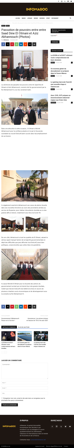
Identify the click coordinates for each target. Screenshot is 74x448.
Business (42, 18)
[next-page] (5, 352)
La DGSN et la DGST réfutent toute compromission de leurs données (61, 57)
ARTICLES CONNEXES (9, 327)
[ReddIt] (25, 44)
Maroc (24, 18)
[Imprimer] (34, 44)
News (7, 25)
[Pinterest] (12, 44)
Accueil (18, 18)
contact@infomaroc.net (38, 440)
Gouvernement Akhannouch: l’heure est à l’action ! (10, 319)
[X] (64, 1)
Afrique (29, 18)
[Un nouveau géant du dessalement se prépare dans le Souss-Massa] (25, 336)
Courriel (54, 35)
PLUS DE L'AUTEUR (23, 327)
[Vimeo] (68, 1)
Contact (66, 446)
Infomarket (54, 18)
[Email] (30, 44)
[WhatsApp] (16, 44)
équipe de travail (39, 446)
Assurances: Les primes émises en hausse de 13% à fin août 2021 (37, 319)
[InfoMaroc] (37, 9)
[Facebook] (58, 1)
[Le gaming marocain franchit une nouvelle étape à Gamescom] (41, 336)
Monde (36, 18)
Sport (48, 18)
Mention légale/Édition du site (54, 446)
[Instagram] (61, 1)
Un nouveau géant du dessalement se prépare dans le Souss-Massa (24, 344)
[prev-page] (2, 352)
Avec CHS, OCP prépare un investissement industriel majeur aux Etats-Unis (61, 97)
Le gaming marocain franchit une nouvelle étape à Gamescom (40, 344)
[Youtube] (71, 1)
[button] (70, 18)
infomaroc (6, 40)
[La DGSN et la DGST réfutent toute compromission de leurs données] (8, 336)
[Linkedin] (21, 44)
